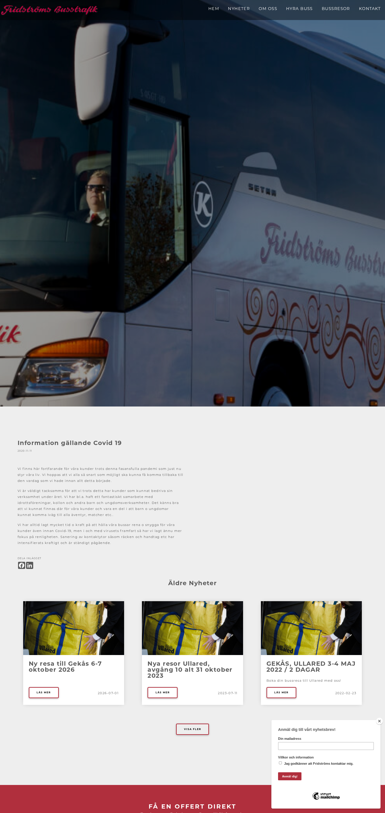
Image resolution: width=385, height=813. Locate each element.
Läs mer (44, 692)
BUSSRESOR (336, 8)
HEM (213, 8)
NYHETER (239, 8)
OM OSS (268, 8)
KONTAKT (370, 8)
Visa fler (192, 729)
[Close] (379, 721)
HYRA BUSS (299, 8)
